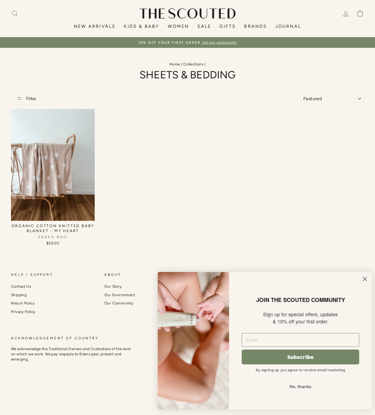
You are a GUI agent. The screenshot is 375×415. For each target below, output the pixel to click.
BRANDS (255, 26)
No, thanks (298, 386)
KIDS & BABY (141, 26)
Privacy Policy (23, 311)
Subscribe (298, 357)
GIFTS (227, 26)
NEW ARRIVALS (95, 26)
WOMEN (178, 26)
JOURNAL (288, 26)
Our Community (118, 303)
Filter (30, 98)
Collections (193, 64)
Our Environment (119, 295)
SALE (204, 26)
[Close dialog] (362, 279)
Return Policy (23, 303)
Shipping (19, 295)
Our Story (113, 286)
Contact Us (21, 286)
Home (174, 64)
